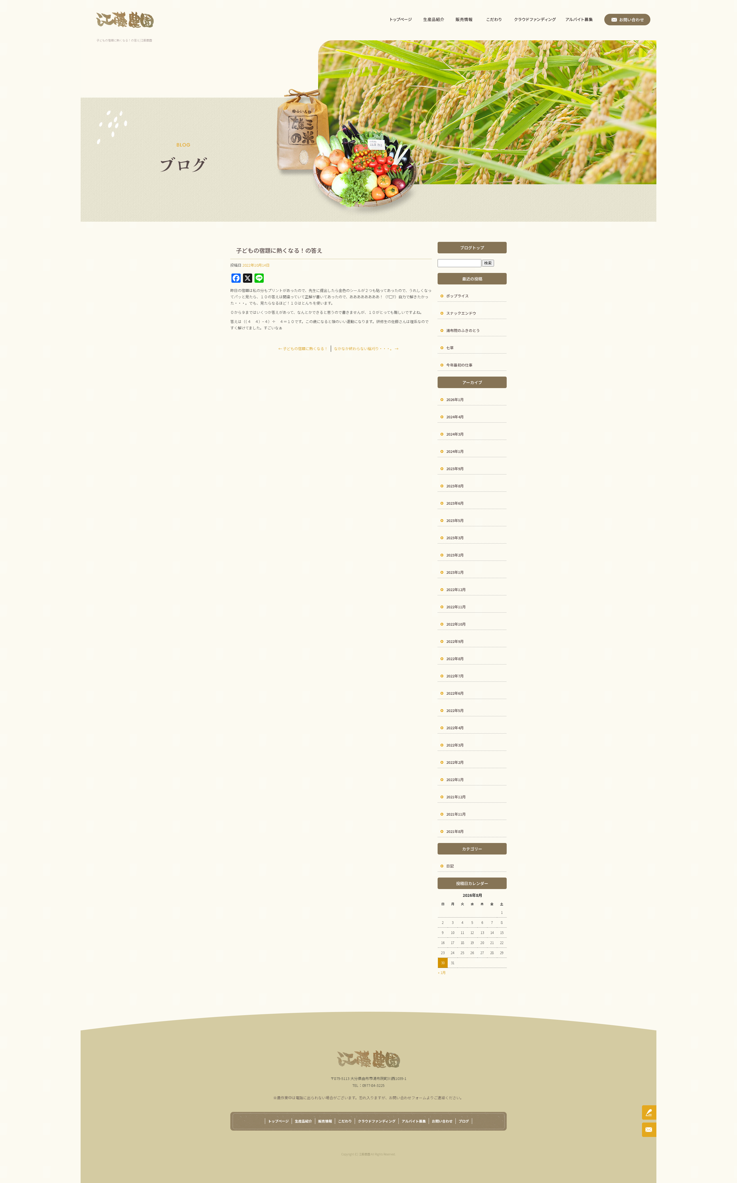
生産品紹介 (434, 19)
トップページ (401, 19)
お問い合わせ (627, 19)
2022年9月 (455, 641)
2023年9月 (455, 468)
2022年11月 (456, 606)
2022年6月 (455, 693)
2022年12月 (456, 589)
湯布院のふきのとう (463, 330)
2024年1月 (455, 451)
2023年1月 (455, 572)
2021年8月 (455, 831)
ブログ (464, 1121)
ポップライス (457, 296)
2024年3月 (455, 434)
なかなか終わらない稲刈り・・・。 (366, 348)
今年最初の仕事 (459, 365)
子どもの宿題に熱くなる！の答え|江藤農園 (124, 40)
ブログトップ (472, 247)
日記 (450, 866)
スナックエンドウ (461, 313)
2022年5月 (455, 710)
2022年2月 (455, 762)
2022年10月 (456, 624)
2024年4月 (455, 416)
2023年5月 (455, 520)
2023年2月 (455, 555)
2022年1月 (455, 779)
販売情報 (464, 19)
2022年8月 (455, 658)
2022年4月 (455, 727)
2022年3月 (455, 745)
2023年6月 (455, 503)
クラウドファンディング (535, 19)
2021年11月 (456, 814)
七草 (450, 347)
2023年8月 (455, 486)
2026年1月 (455, 399)
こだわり (494, 19)
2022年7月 (455, 676)
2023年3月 (455, 537)
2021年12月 (456, 797)
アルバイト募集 (582, 19)
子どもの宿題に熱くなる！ (303, 348)
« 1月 (442, 972)
